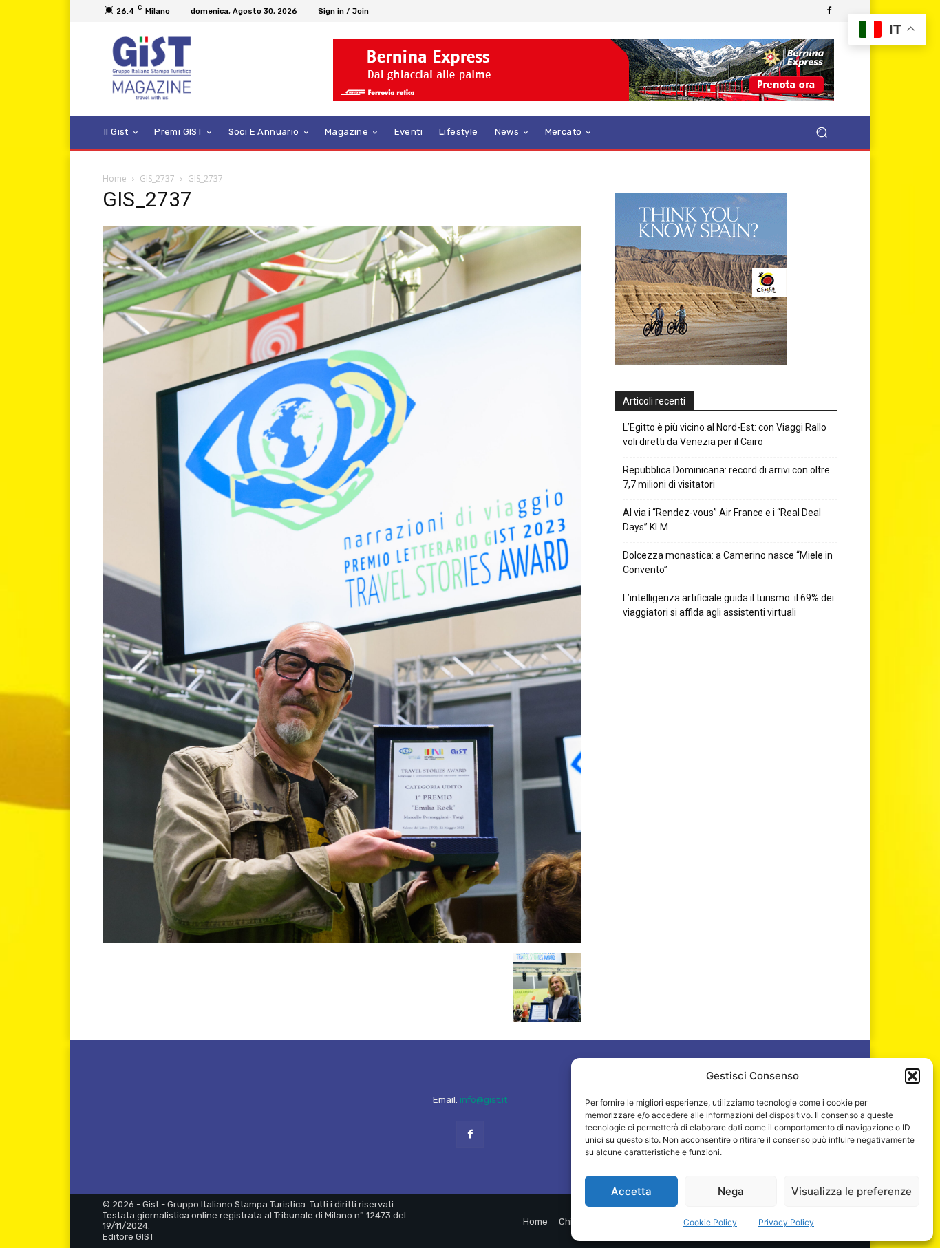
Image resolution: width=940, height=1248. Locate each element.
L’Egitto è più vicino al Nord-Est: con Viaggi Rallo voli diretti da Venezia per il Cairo (724, 434)
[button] (912, 1076)
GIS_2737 (157, 178)
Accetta (631, 1191)
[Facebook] (829, 11)
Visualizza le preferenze (851, 1191)
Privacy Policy (786, 1222)
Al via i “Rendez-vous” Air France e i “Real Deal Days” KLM (722, 519)
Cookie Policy (710, 1222)
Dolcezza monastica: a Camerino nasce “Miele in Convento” (728, 562)
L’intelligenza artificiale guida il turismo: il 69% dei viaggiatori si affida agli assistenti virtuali (728, 605)
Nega (731, 1191)
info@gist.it (483, 1100)
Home (115, 178)
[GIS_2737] (342, 939)
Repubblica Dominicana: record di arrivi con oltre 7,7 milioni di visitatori (726, 477)
